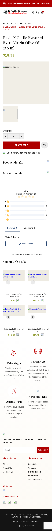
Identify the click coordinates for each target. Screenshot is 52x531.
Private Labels (34, 472)
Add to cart (21, 145)
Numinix (14, 517)
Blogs (5, 464)
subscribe (43, 450)
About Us (7, 468)
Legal (15, 521)
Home (6, 23)
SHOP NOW (45, 3)
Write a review (27, 244)
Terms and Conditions (29, 521)
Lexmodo (36, 517)
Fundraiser (33, 475)
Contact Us (8, 472)
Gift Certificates (35, 479)
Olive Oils (32, 464)
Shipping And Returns (26, 525)
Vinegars (32, 468)
